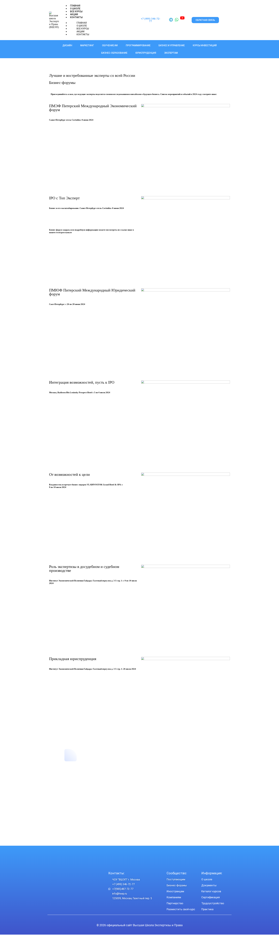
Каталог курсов (211, 891)
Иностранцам (175, 891)
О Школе (75, 8)
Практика (207, 909)
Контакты (76, 17)
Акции (74, 14)
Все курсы (76, 11)
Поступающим (176, 879)
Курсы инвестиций (205, 45)
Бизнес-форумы (177, 885)
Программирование (138, 45)
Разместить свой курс (181, 909)
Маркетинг (87, 45)
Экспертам (171, 53)
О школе (206, 879)
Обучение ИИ (110, 45)
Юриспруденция (145, 53)
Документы (209, 885)
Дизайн (67, 45)
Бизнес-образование (114, 53)
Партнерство (175, 903)
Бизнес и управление (172, 45)
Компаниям (174, 897)
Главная (75, 5)
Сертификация (210, 897)
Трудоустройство (212, 903)
